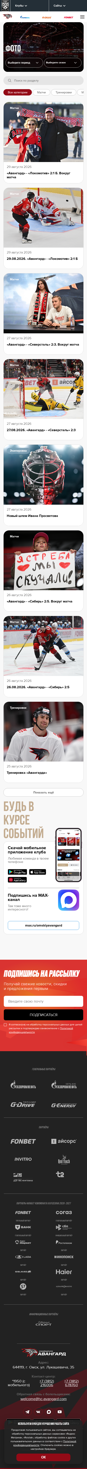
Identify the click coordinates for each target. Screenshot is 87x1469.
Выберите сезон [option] (56, 62)
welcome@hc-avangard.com (43, 1399)
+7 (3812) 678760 (71, 1383)
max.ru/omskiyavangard (43, 925)
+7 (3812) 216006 (46, 1383)
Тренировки (64, 92)
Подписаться (43, 1014)
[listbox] (63, 63)
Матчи (41, 92)
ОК (43, 1457)
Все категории (17, 92)
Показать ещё (43, 792)
